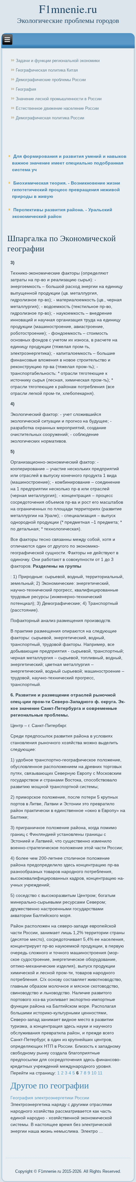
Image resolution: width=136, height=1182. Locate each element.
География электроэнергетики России (49, 1097)
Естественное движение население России (57, 108)
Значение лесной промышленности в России (59, 98)
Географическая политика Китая (47, 70)
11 (100, 1072)
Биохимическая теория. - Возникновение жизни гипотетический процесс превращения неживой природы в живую (66, 189)
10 (93, 1072)
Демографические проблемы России (51, 79)
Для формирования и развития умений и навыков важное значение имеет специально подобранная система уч (69, 163)
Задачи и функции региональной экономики (58, 60)
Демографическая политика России (50, 117)
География (26, 89)
